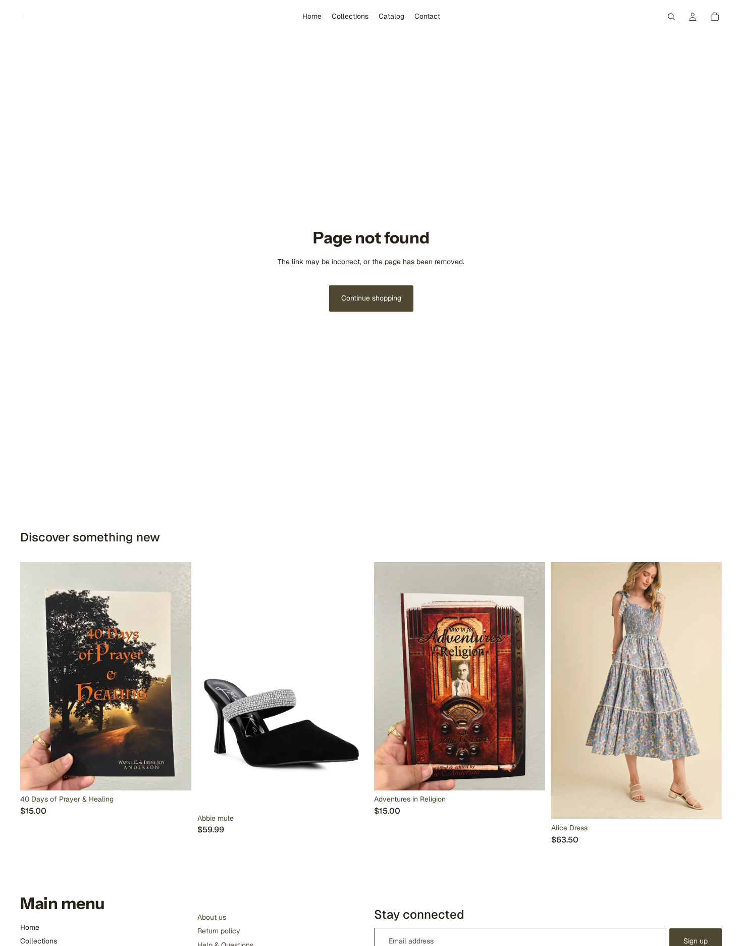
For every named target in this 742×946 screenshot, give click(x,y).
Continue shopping (371, 298)
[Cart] (715, 17)
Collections (38, 940)
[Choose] (706, 803)
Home (29, 927)
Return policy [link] (218, 930)
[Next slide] (353, 686)
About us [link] (211, 917)
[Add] (176, 775)
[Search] (671, 17)
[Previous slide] (212, 686)
